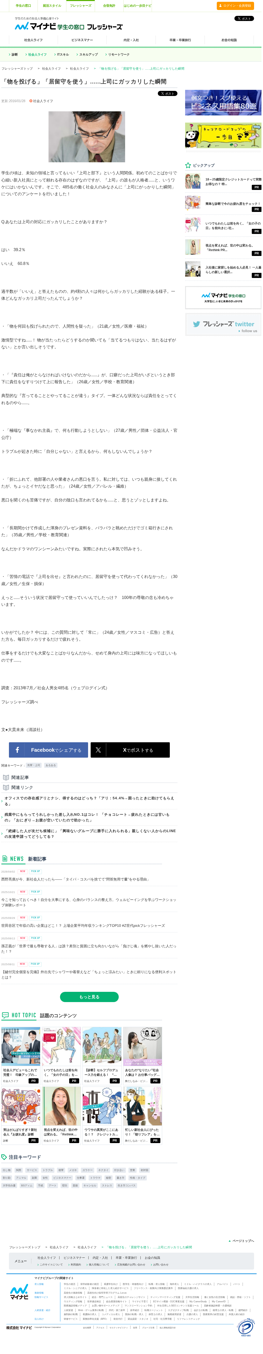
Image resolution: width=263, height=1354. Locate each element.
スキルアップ (88, 54)
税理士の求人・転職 (223, 1310)
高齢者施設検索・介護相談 (218, 1305)
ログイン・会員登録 (237, 5)
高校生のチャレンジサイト (131, 1297)
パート (236, 1284)
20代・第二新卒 (117, 1310)
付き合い (119, 1170)
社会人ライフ (37, 54)
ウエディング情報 (73, 1301)
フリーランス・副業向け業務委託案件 (153, 1288)
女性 (45, 1177)
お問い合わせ (161, 1264)
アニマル (21, 1177)
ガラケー (87, 1170)
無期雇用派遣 (174, 1314)
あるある (51, 765)
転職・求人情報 (157, 1284)
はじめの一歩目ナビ (137, 5)
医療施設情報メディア (75, 1305)
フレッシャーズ (80, 5)
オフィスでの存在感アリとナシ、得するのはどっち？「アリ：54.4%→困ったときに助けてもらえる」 (90, 801)
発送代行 (118, 1319)
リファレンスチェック (188, 1319)
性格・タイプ (137, 1177)
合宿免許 (109, 5)
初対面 (144, 1170)
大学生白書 (9, 1185)
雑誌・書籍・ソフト (240, 1297)
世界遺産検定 (94, 1301)
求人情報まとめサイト (75, 1297)
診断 (15, 54)
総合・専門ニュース (102, 1297)
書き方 (120, 1177)
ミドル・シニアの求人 (75, 1288)
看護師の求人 (90, 1314)
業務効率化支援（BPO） (95, 1319)
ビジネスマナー (62, 1177)
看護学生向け (111, 1284)
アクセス (100, 1327)
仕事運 (81, 1177)
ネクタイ (103, 1170)
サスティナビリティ (119, 1327)
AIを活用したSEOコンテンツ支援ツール (178, 1305)
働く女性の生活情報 (214, 1297)
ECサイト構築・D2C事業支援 (168, 1301)
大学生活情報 (192, 1297)
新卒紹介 (134, 1310)
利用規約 (76, 1264)
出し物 (6, 1170)
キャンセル (89, 1185)
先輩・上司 (33, 765)
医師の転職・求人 (134, 1314)
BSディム (26, 1185)
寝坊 (64, 1185)
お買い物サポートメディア (105, 1305)
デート (52, 1185)
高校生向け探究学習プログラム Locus (107, 1293)
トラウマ (95, 1177)
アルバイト (222, 1284)
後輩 (61, 1170)
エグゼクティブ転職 (178, 1310)
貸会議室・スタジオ (138, 1319)
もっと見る (89, 997)
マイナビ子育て (140, 1301)
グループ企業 (148, 1327)
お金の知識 (152, 1258)
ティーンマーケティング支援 (165, 1297)
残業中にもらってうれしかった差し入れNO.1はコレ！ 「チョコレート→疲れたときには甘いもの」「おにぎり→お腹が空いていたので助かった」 (87, 817)
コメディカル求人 (111, 1314)
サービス (32, 1170)
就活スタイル (52, 5)
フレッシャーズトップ (17, 68)
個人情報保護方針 (168, 1327)
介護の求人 (192, 1314)
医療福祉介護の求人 (188, 1288)
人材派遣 (68, 1310)
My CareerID (219, 1301)
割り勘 (6, 1177)
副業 (34, 1177)
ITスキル (63, 54)
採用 (135, 1327)
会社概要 (87, 1327)
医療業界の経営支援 (213, 1314)
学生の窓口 (23, 5)
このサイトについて (51, 1264)
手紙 (40, 1185)
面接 (75, 1185)
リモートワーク (119, 54)
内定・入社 (100, 1258)
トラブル (48, 1170)
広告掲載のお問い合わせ (131, 1264)
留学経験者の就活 (89, 1284)
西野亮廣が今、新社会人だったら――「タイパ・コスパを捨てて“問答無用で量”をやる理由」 (75, 879)
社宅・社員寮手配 (162, 1319)
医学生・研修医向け (133, 1284)
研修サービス (71, 1319)
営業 (132, 1170)
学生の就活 (69, 1284)
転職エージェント (154, 1310)
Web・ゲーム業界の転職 (91, 1310)
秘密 (108, 1177)
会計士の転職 (201, 1310)
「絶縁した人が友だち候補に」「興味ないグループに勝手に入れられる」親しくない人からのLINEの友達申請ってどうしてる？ (90, 834)
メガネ (73, 1170)
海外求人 (174, 1284)
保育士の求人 (155, 1314)
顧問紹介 (243, 1310)
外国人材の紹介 (237, 1314)
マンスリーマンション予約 (138, 1305)
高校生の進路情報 (73, 1293)
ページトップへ (243, 1241)
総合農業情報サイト (116, 1301)
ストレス (107, 1185)
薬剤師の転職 (71, 1314)
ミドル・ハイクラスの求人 (198, 1284)
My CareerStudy (198, 1301)
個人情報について (99, 1264)
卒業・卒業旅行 (126, 1258)
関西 (18, 1170)
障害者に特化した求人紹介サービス (110, 1288)
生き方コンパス (127, 1185)
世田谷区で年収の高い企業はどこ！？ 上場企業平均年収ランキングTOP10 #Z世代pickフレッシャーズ (83, 925)
